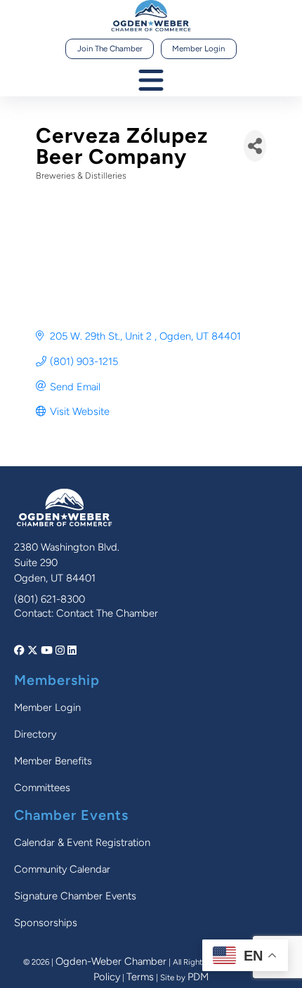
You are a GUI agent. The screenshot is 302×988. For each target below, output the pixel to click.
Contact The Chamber (107, 613)
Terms (140, 976)
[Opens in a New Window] (20, 650)
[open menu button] (151, 81)
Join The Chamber (110, 48)
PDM (198, 976)
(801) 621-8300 (49, 599)
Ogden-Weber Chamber (110, 961)
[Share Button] (255, 146)
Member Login (198, 48)
